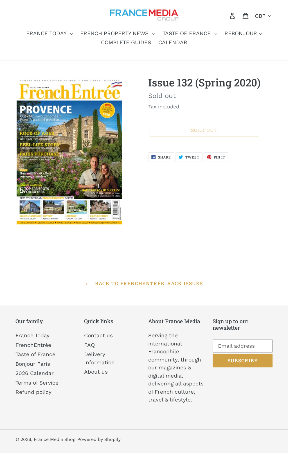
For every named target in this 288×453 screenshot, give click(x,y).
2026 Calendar (34, 373)
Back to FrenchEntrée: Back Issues (148, 283)
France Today (32, 335)
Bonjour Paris (32, 364)
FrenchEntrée (33, 345)
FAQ (89, 345)
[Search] (224, 15)
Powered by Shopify (99, 439)
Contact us (98, 335)
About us (96, 372)
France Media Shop (55, 439)
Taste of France (35, 354)
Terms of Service (36, 383)
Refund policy (33, 392)
